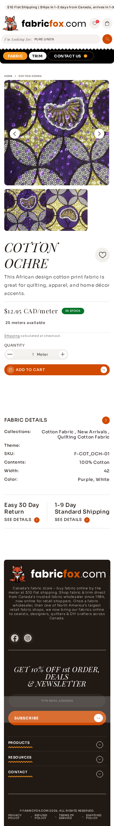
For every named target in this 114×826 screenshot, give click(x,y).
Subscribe (26, 718)
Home (8, 76)
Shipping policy (94, 816)
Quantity (14, 345)
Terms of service (66, 816)
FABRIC (15, 56)
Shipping (12, 336)
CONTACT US (67, 56)
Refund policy (41, 816)
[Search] (107, 39)
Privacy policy (15, 816)
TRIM (37, 56)
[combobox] (66, 39)
